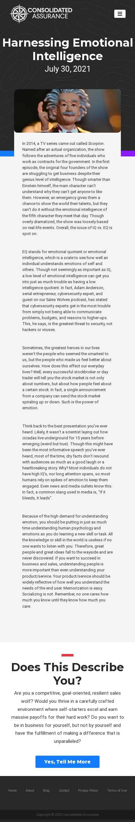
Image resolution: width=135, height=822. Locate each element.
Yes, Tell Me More (67, 762)
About (30, 791)
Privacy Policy (88, 791)
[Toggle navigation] (119, 14)
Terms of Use (117, 791)
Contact (64, 791)
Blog (46, 791)
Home (12, 791)
